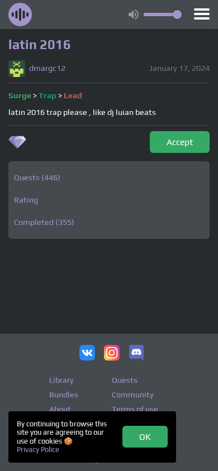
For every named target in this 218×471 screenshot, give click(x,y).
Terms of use (135, 409)
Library (61, 380)
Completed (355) (44, 222)
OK (145, 436)
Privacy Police (38, 449)
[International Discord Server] (136, 354)
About (60, 409)
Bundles (63, 394)
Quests (125, 380)
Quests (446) (37, 177)
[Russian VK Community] (87, 354)
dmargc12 (47, 68)
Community (133, 394)
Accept (180, 142)
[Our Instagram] (112, 354)
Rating (26, 199)
